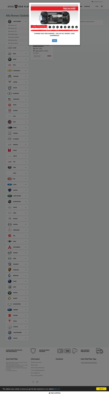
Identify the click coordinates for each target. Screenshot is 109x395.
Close (54, 40)
